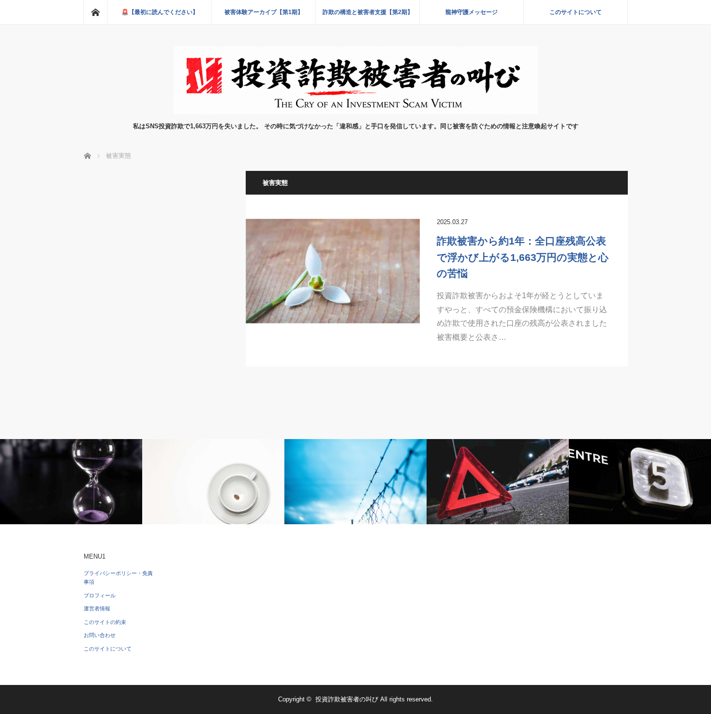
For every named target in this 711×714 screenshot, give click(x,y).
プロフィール (100, 595)
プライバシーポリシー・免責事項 (118, 577)
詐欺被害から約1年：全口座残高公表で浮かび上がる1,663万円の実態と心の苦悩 (522, 257)
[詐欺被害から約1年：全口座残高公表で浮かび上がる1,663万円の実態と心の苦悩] (333, 271)
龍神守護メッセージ (471, 12)
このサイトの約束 (105, 622)
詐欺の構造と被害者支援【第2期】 (368, 12)
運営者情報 (97, 608)
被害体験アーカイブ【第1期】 (263, 12)
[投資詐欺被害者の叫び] (356, 111)
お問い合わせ (100, 635)
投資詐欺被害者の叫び (346, 699)
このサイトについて (575, 12)
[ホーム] (95, 12)
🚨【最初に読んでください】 (159, 12)
